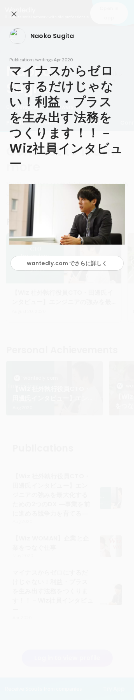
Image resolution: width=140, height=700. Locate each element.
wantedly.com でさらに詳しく (67, 263)
